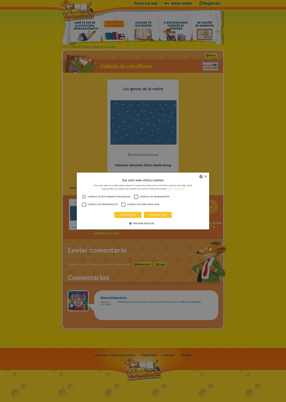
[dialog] (143, 201)
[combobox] (201, 176)
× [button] (205, 176)
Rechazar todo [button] (158, 214)
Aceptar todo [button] (128, 214)
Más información (176, 188)
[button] (143, 223)
